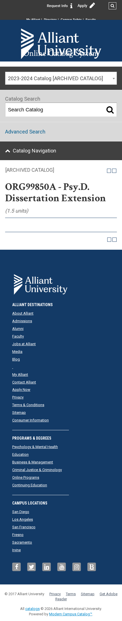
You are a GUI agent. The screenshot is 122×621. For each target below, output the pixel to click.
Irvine (16, 550)
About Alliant (22, 313)
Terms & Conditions (28, 405)
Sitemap (19, 412)
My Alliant (33, 19)
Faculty (91, 19)
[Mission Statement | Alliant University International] (61, 34)
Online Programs (25, 477)
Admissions (22, 321)
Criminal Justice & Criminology (37, 470)
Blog (16, 359)
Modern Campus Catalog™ (70, 614)
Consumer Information (30, 420)
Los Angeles (22, 519)
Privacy (18, 397)
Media (17, 351)
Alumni (18, 329)
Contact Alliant (24, 382)
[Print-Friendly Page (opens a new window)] (109, 171)
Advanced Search (25, 132)
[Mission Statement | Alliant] (61, 282)
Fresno (18, 535)
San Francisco (23, 527)
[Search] (110, 110)
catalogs (32, 609)
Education (20, 454)
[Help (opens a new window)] (114, 171)
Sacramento (22, 542)
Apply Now (21, 389)
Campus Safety (71, 19)
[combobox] (61, 78)
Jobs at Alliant (24, 344)
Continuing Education (29, 485)
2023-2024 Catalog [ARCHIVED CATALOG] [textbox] (55, 78)
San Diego (20, 512)
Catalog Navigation (34, 151)
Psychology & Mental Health (35, 447)
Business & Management (32, 462)
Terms (71, 594)
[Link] (60, 5)
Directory (50, 19)
